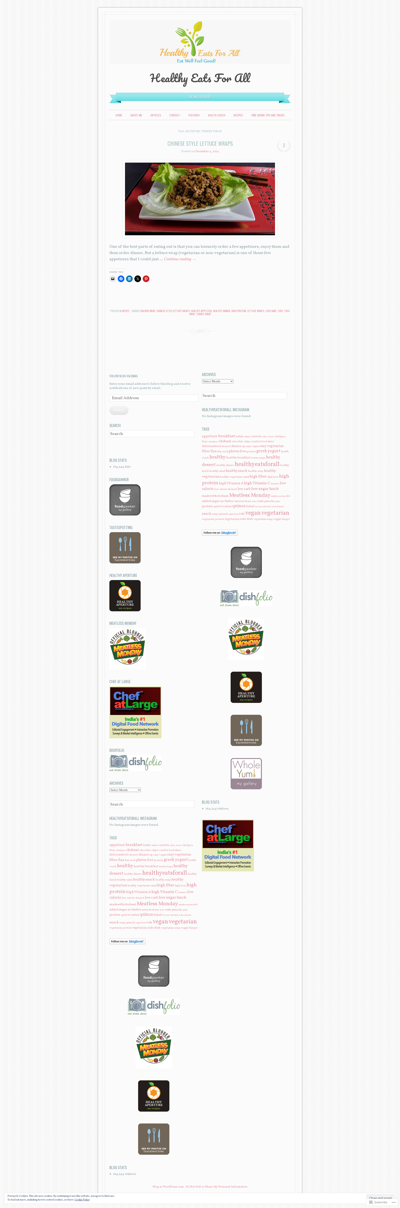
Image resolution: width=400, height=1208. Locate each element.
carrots (164, 845)
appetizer (117, 845)
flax (121, 860)
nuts (162, 910)
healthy (125, 866)
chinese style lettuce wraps (173, 311)
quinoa (146, 915)
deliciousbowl (119, 855)
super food (141, 922)
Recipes (238, 115)
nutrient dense (150, 910)
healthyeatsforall (164, 873)
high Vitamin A (138, 892)
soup (122, 923)
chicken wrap (147, 311)
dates (178, 850)
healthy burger (166, 866)
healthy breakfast (146, 866)
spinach (130, 923)
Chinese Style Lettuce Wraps (200, 143)
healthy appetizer (201, 311)
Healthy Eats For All (200, 78)
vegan (160, 922)
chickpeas (120, 850)
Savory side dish (170, 915)
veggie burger (189, 928)
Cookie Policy (82, 1200)
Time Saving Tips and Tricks (267, 115)
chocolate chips (148, 850)
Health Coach (216, 115)
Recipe (125, 311)
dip (151, 855)
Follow (119, 410)
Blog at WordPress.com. (168, 1187)
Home (119, 115)
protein (114, 915)
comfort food (166, 850)
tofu (280, 311)
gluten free (144, 860)
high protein (238, 311)
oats (168, 909)
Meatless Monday (157, 904)
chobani (132, 850)
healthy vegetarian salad (142, 886)
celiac (172, 845)
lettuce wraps (255, 311)
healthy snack (144, 879)
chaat (178, 845)
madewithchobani (122, 904)
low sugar (167, 897)
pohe (185, 910)
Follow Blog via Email (123, 376)
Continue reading (180, 259)
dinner (144, 854)
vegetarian (183, 922)
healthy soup (163, 880)
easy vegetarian (179, 854)
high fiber (165, 885)
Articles (155, 115)
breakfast (134, 845)
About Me (136, 115)
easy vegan (159, 855)
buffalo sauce (151, 845)
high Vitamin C (164, 892)
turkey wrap (203, 314)
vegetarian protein (120, 928)
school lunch (185, 915)
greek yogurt (176, 860)
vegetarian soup (170, 928)
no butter (134, 909)
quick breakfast (130, 915)
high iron (180, 886)
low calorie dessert (133, 898)
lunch (181, 897)
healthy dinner (221, 311)
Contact (174, 115)
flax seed (130, 860)
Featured (194, 115)
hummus (182, 892)
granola (158, 860)
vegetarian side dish (146, 928)
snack (114, 922)
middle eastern (186, 904)
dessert (133, 855)
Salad (157, 915)
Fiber (113, 860)
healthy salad (124, 880)
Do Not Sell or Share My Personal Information (217, 1187)
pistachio (177, 910)
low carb (271, 311)
